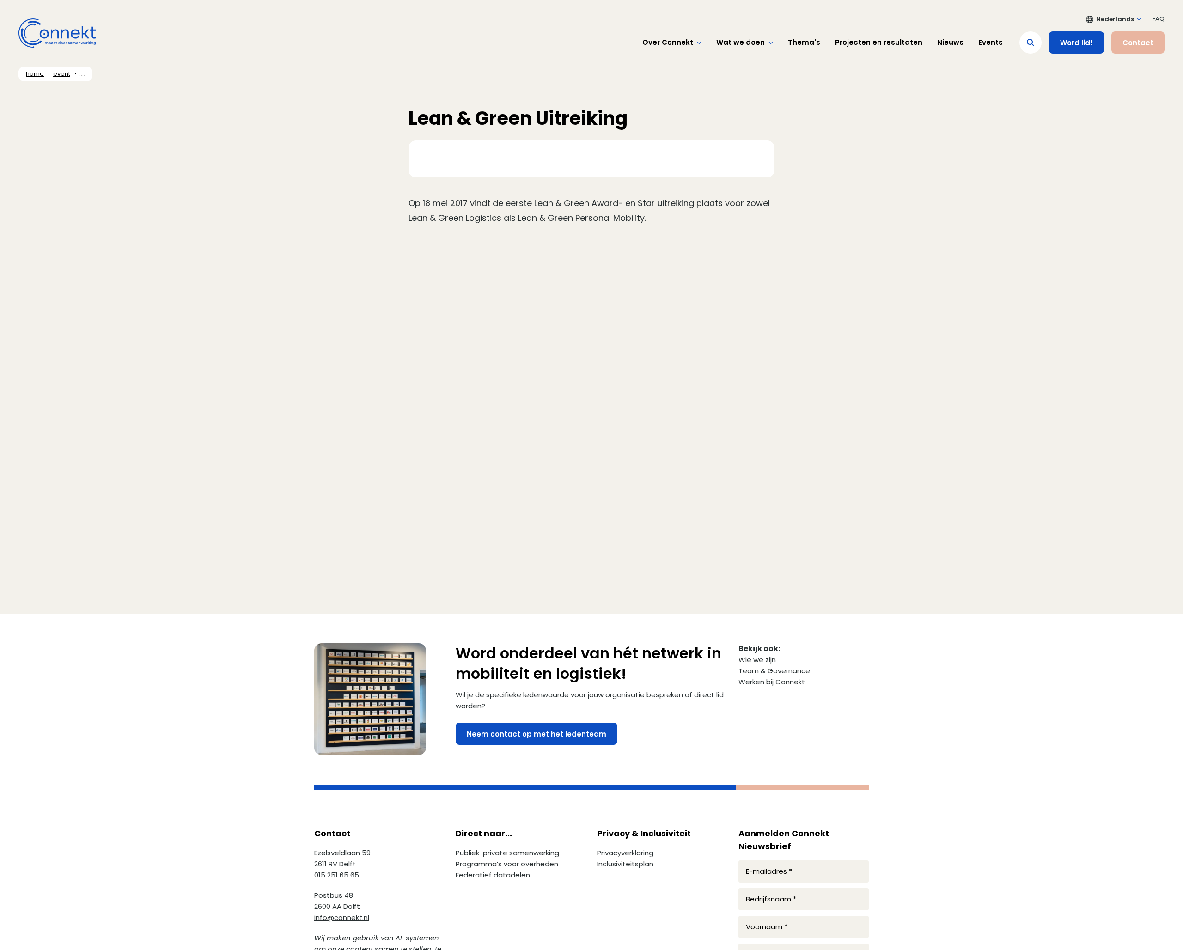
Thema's (804, 42)
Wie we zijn (757, 659)
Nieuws (950, 42)
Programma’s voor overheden (507, 864)
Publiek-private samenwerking (507, 853)
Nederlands (1115, 19)
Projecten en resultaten (878, 42)
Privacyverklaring (625, 853)
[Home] (57, 33)
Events (990, 42)
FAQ (1159, 18)
